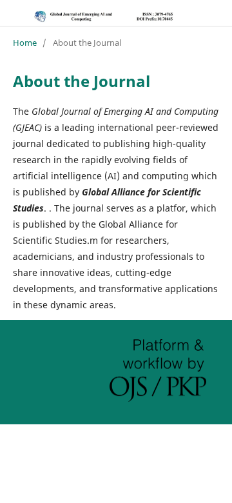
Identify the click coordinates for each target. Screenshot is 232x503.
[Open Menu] (13, 13)
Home (25, 42)
